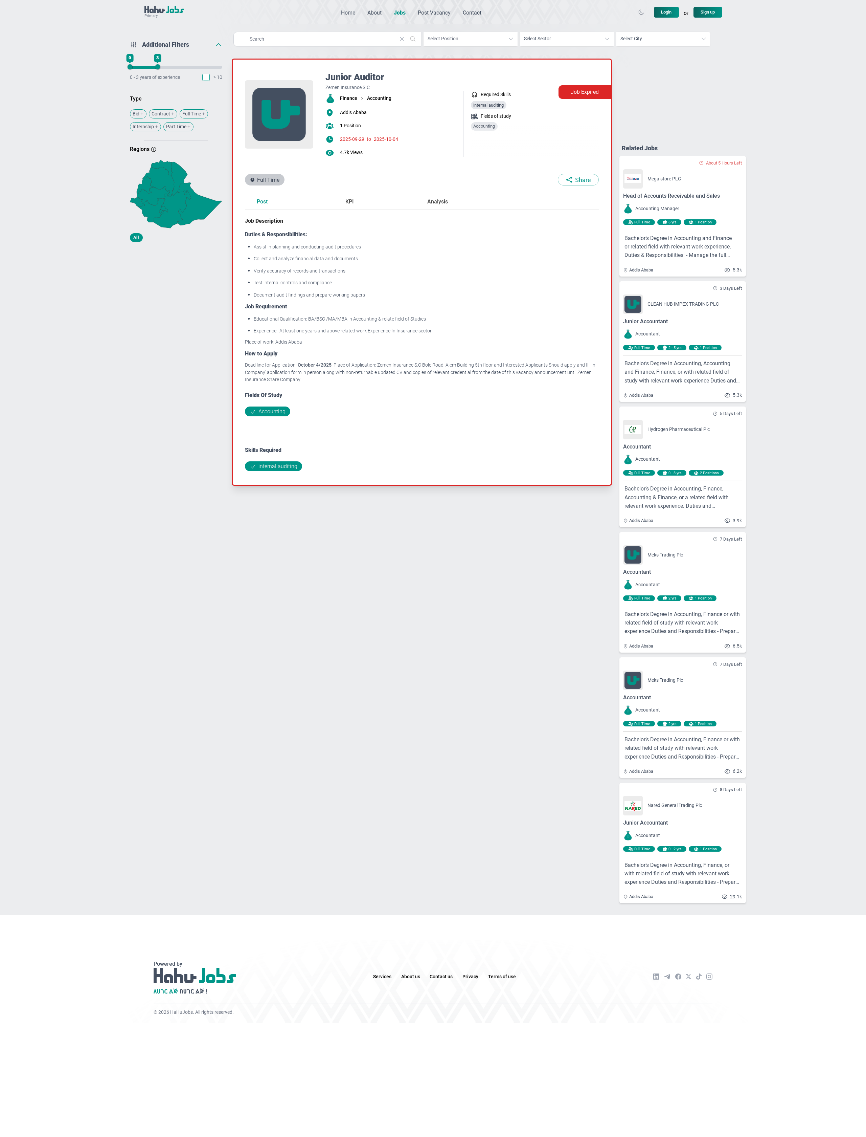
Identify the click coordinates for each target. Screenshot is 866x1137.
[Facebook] (678, 977)
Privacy (470, 977)
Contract (161, 114)
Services (382, 977)
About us (410, 977)
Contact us (441, 977)
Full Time (191, 114)
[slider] (129, 67)
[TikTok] (699, 977)
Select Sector (537, 39)
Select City (631, 39)
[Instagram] (709, 977)
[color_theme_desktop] (641, 12)
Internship (143, 127)
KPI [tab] (349, 201)
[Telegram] (667, 976)
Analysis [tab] (437, 201)
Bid (136, 114)
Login (666, 12)
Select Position (443, 39)
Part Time (176, 127)
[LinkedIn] (656, 977)
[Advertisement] (176, 300)
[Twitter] (688, 976)
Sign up (708, 12)
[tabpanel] (422, 344)
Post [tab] (262, 201)
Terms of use (502, 977)
